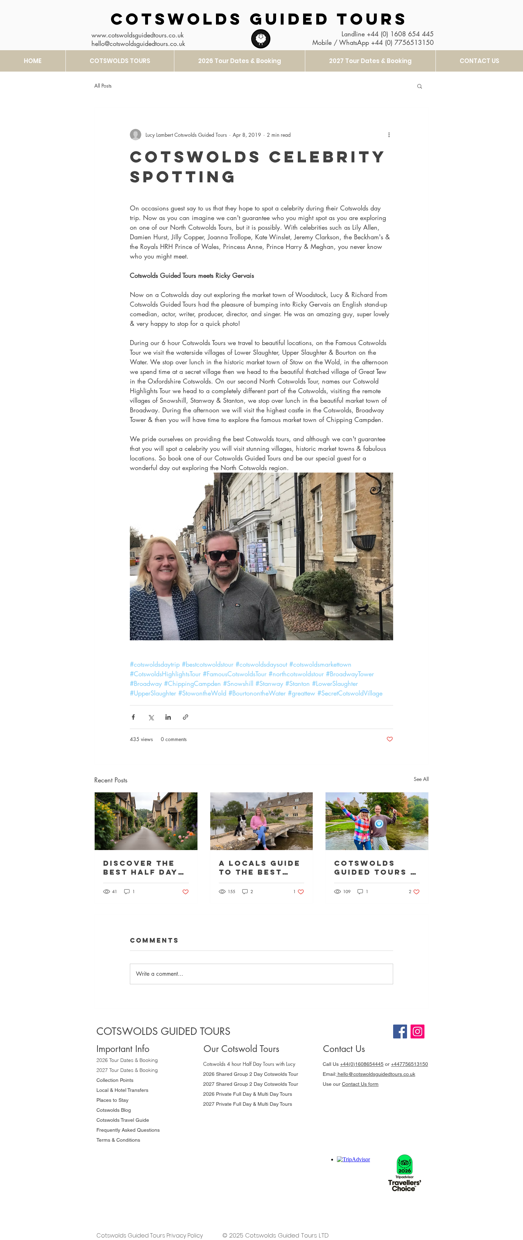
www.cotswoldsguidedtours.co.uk (137, 35)
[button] (419, 86)
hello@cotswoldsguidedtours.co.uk (375, 1074)
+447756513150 (409, 1064)
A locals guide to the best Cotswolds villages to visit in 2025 (260, 867)
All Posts (103, 85)
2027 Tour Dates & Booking (127, 1070)
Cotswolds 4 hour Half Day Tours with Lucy (249, 1064)
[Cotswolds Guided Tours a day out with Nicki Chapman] (377, 821)
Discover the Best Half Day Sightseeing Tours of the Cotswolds (140, 867)
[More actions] (389, 134)
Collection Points (114, 1080)
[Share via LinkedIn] (168, 717)
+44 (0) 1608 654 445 (400, 34)
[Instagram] (417, 1031)
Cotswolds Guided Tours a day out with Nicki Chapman (375, 867)
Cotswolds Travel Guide (122, 1120)
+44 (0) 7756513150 (402, 42)
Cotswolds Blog (114, 1110)
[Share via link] (185, 717)
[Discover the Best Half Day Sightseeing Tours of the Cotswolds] (146, 821)
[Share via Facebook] (133, 717)
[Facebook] (400, 1031)
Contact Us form (360, 1084)
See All (421, 779)
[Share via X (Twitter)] (150, 717)
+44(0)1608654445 (362, 1064)
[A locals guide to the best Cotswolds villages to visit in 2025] (261, 821)
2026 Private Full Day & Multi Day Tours (247, 1094)
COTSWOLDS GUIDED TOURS (259, 19)
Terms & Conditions (118, 1140)
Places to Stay (112, 1100)
